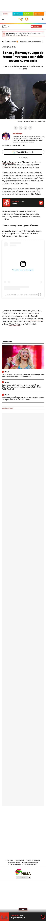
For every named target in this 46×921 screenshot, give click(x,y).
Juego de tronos (7, 408)
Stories (36, 817)
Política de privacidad (33, 860)
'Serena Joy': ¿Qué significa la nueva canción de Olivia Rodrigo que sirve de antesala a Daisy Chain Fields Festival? (21, 387)
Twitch (32, 817)
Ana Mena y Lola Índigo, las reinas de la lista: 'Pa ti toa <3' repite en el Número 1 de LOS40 (23, 398)
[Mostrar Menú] (3, 19)
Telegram (30, 128)
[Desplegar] (23, 909)
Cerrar (42, 33)
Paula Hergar (17, 134)
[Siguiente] (43, 41)
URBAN (37, 14)
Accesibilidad (20, 860)
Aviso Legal (9, 860)
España (4, 27)
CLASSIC (16, 14)
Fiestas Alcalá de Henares (30, 41)
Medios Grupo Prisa (23, 877)
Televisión (12, 47)
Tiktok (14, 817)
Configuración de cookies (30, 862)
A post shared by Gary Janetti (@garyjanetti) (23, 294)
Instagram (9, 817)
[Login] (43, 19)
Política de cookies (14, 862)
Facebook (16, 128)
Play (43, 916)
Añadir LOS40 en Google (25, 152)
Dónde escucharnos (30, 865)
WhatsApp (25, 128)
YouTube (18, 817)
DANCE (26, 14)
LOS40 (5, 14)
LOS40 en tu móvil (15, 865)
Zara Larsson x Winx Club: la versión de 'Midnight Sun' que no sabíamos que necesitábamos (23, 375)
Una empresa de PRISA (23, 872)
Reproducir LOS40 (41, 202)
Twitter (21, 128)
